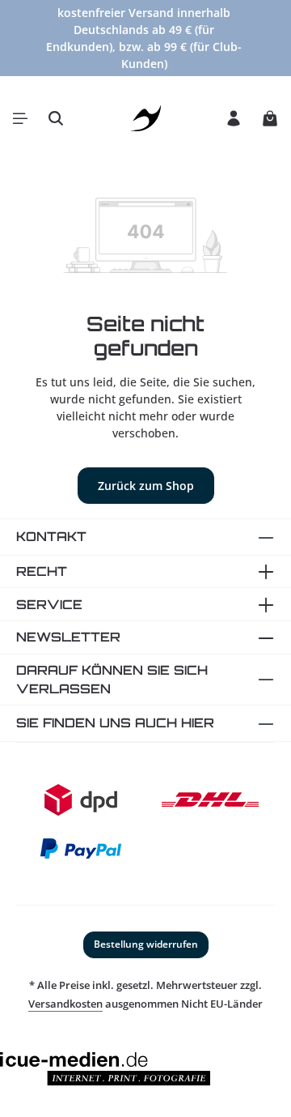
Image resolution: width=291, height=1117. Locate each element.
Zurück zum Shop (146, 485)
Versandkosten (65, 1003)
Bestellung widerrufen (146, 944)
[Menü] (20, 118)
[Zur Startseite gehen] (146, 118)
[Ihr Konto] (233, 118)
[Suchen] (56, 118)
